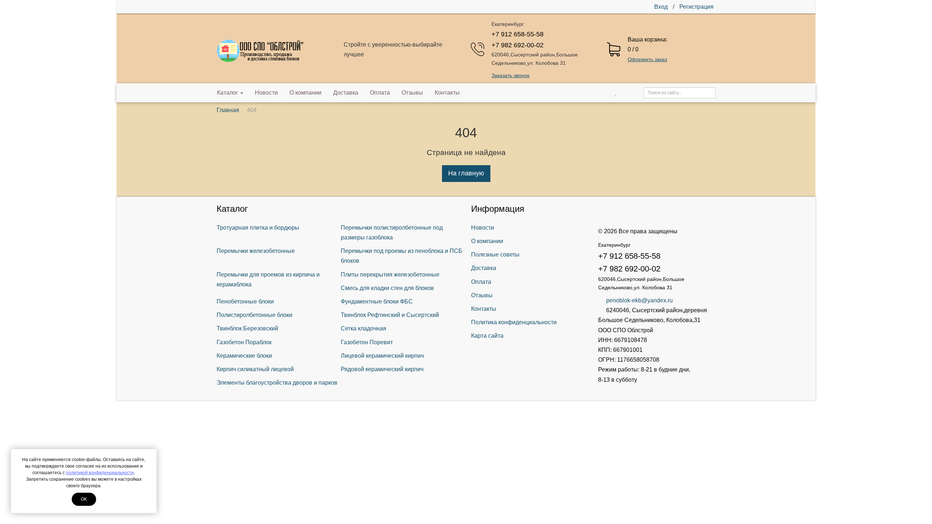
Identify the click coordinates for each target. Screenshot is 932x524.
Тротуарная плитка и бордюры (258, 228)
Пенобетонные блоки (245, 301)
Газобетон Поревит (367, 342)
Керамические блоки (244, 356)
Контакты (447, 93)
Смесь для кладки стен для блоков (387, 288)
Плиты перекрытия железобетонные (390, 274)
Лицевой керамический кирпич (382, 356)
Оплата (380, 93)
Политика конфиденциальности (514, 322)
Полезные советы (495, 254)
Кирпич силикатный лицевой (255, 369)
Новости (266, 93)
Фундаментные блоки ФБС (377, 301)
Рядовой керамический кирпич (382, 369)
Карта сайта (487, 336)
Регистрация (696, 7)
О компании (305, 93)
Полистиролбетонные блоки (254, 315)
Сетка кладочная (363, 328)
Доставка (345, 93)
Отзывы (412, 93)
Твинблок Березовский (247, 328)
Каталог (227, 93)
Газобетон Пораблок (244, 342)
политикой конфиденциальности (100, 472)
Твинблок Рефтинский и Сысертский (390, 315)
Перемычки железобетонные (256, 251)
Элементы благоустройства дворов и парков (277, 383)
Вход (661, 7)
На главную (466, 173)
